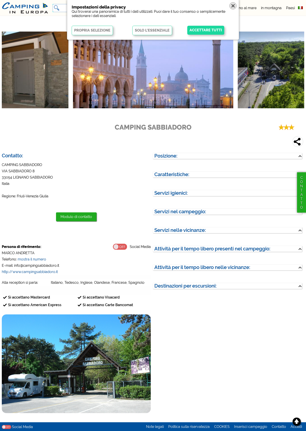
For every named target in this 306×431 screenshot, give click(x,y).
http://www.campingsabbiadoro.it (30, 272)
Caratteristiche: (171, 174)
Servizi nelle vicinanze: (180, 230)
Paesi (290, 8)
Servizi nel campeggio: (180, 211)
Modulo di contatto (76, 217)
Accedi (296, 427)
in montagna (271, 8)
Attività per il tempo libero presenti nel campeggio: (212, 249)
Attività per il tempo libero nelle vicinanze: (202, 267)
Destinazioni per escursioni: (185, 286)
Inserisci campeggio (250, 427)
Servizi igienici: (171, 193)
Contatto (279, 427)
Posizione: (165, 156)
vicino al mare (244, 8)
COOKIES (222, 427)
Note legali (155, 427)
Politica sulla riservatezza (189, 427)
